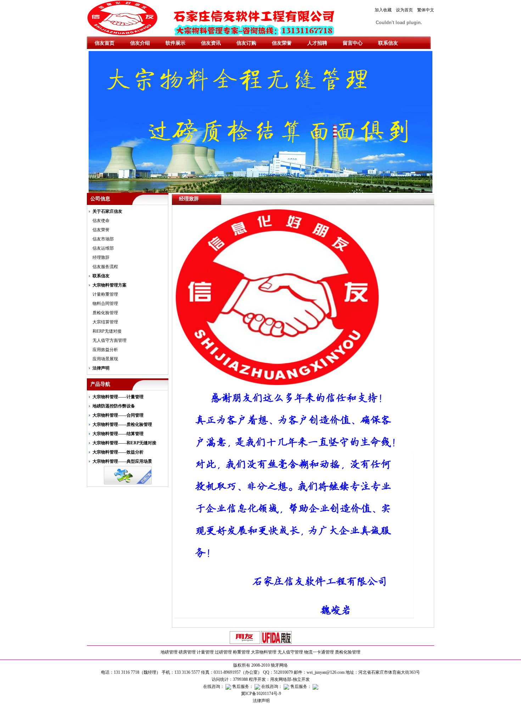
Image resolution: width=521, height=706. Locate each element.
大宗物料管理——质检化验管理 (122, 424)
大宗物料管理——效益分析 (118, 452)
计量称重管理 (105, 294)
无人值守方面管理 (110, 340)
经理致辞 (101, 257)
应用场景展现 (105, 358)
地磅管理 (169, 652)
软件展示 (175, 43)
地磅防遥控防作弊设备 (114, 406)
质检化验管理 (105, 312)
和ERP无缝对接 (107, 331)
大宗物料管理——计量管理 (118, 396)
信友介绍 (140, 43)
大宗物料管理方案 (110, 285)
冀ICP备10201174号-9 (260, 693)
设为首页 (404, 9)
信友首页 (104, 43)
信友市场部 (103, 239)
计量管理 (205, 652)
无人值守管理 (290, 652)
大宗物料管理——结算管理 (118, 433)
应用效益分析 (105, 349)
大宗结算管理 (105, 321)
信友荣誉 (282, 43)
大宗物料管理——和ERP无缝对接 (124, 442)
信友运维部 (103, 248)
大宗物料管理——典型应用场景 (122, 461)
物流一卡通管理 (319, 652)
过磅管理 (223, 652)
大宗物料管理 (263, 652)
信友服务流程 (105, 266)
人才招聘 (317, 43)
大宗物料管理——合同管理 (118, 415)
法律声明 (101, 368)
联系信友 (388, 43)
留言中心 (353, 43)
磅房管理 (187, 652)
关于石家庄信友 (107, 211)
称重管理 (241, 652)
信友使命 (101, 220)
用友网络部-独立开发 (290, 679)
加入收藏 (383, 9)
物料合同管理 (105, 303)
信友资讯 (211, 43)
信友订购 (246, 43)
